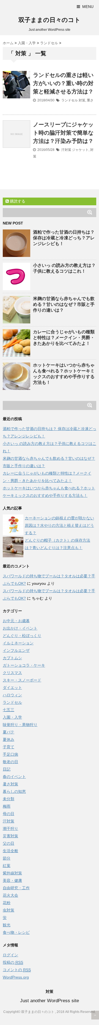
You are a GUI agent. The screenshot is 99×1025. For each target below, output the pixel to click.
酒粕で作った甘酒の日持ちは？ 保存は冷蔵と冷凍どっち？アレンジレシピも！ (64, 238)
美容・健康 (12, 880)
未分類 (8, 799)
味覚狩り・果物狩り (20, 724)
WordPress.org (16, 977)
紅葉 (6, 865)
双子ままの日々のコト (49, 19)
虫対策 (8, 910)
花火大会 (10, 895)
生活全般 (10, 851)
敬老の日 (10, 762)
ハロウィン (12, 695)
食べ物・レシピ (16, 932)
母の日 (8, 813)
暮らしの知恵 (14, 791)
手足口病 (10, 754)
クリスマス (12, 673)
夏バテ (8, 732)
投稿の (13, 962)
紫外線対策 (12, 873)
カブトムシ (12, 658)
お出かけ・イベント (20, 628)
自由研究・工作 (16, 888)
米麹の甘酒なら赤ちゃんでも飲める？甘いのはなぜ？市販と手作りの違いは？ (64, 304)
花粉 (6, 903)
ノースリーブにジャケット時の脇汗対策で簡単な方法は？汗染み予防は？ (63, 132)
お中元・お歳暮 (16, 621)
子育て (8, 747)
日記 (6, 769)
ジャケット (80, 150)
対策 (82, 100)
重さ (90, 100)
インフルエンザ (16, 650)
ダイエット (12, 687)
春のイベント (14, 776)
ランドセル (69, 100)
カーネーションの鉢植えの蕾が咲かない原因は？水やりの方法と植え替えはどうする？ (59, 525)
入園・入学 (12, 717)
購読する (17, 201)
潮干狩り (10, 828)
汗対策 (66, 150)
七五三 (8, 710)
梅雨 (6, 806)
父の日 (8, 843)
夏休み (8, 739)
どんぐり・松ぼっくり (22, 635)
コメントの (17, 970)
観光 (6, 925)
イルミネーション (18, 643)
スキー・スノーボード (22, 680)
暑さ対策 (10, 784)
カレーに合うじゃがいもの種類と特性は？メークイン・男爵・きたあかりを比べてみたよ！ (64, 337)
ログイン (10, 955)
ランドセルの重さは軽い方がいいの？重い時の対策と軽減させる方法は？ (63, 83)
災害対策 (10, 836)
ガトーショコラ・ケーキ (24, 665)
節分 (6, 858)
